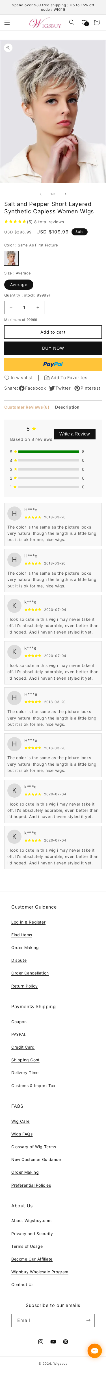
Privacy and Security (32, 1233)
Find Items (21, 934)
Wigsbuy (60, 1364)
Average (18, 284)
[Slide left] (40, 194)
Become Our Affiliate (32, 1259)
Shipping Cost (25, 1059)
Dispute (19, 960)
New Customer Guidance (36, 1159)
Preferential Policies (31, 1185)
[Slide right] (65, 194)
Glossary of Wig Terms (33, 1146)
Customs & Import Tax (33, 1085)
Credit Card (23, 1047)
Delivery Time (25, 1072)
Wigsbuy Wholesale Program (39, 1271)
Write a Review (74, 433)
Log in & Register (28, 922)
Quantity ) (27, 295)
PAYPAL (19, 1034)
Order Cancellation (30, 973)
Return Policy (24, 986)
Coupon (19, 1021)
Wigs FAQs (22, 1134)
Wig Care (20, 1121)
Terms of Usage (27, 1246)
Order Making (25, 947)
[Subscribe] (88, 1320)
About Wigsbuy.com (31, 1220)
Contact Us (22, 1284)
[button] (7, 22)
